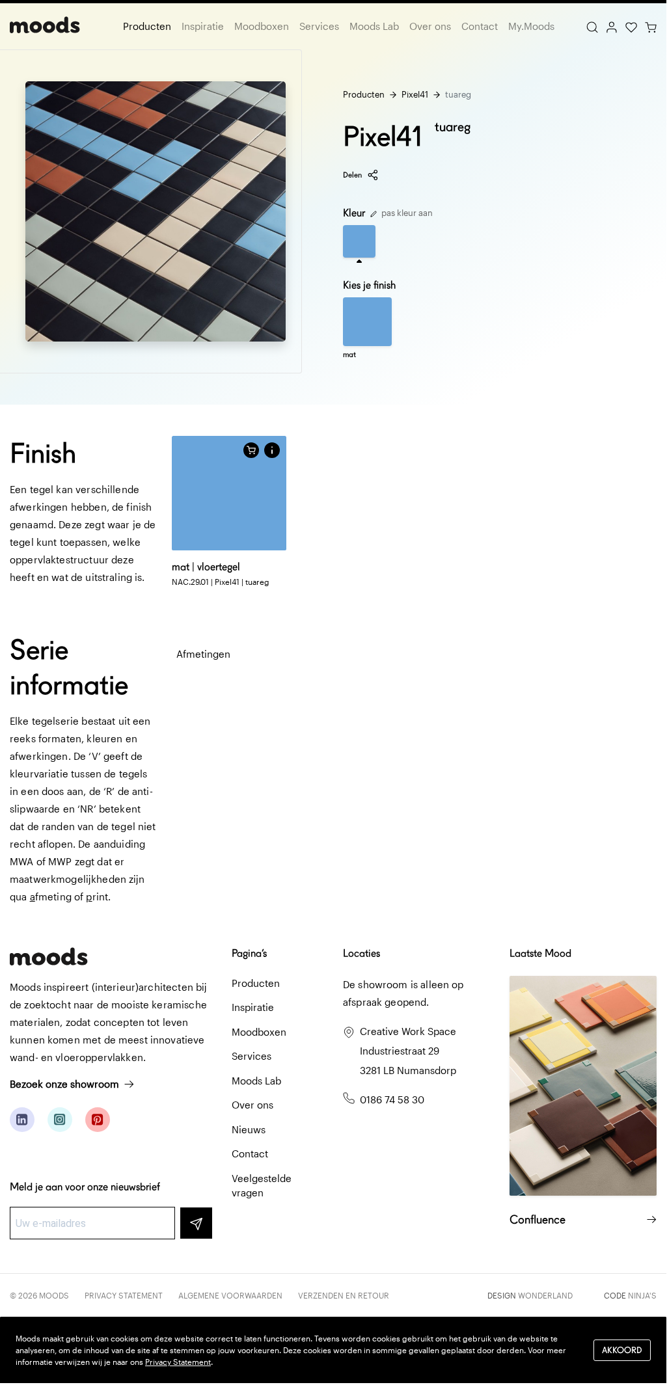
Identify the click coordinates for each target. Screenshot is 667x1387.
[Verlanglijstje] (631, 26)
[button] (272, 450)
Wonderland (545, 1295)
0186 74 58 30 (392, 1099)
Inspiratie (203, 26)
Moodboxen (261, 26)
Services (319, 26)
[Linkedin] (22, 1119)
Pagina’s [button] (249, 953)
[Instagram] (60, 1119)
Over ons (430, 26)
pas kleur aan (406, 213)
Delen (352, 175)
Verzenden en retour (343, 1295)
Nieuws (248, 1129)
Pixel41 (415, 94)
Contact (479, 26)
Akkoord (622, 1350)
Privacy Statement (124, 1295)
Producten (147, 26)
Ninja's (642, 1295)
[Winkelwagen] (651, 26)
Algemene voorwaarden (230, 1295)
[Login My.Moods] (612, 26)
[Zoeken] (592, 26)
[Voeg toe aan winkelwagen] (251, 450)
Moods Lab (374, 26)
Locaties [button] (361, 953)
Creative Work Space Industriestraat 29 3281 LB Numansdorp (408, 1050)
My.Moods (531, 26)
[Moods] (45, 26)
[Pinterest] (97, 1119)
